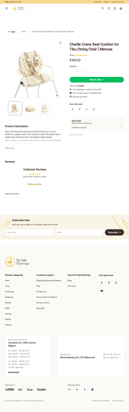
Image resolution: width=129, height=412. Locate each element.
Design (8, 324)
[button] (6, 8)
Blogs (106, 2)
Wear (7, 308)
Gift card (72, 286)
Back (13, 32)
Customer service (117, 2)
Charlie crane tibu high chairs (19, 143)
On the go (9, 291)
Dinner (8, 302)
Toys (7, 286)
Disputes (40, 308)
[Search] (103, 8)
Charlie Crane (81, 55)
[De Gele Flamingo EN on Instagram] (116, 283)
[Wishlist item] (60, 43)
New (7, 280)
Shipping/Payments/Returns (49, 280)
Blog (70, 280)
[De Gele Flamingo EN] (19, 8)
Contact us (41, 291)
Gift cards (97, 2)
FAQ (38, 286)
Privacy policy (118, 400)
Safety (8, 319)
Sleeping (9, 297)
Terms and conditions (100, 400)
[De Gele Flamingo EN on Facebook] (102, 283)
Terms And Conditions (46, 297)
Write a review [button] (34, 184)
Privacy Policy (43, 302)
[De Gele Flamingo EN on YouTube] (102, 291)
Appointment (13, 372)
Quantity (73, 66)
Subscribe (113, 232)
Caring (8, 313)
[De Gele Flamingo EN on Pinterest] (109, 283)
